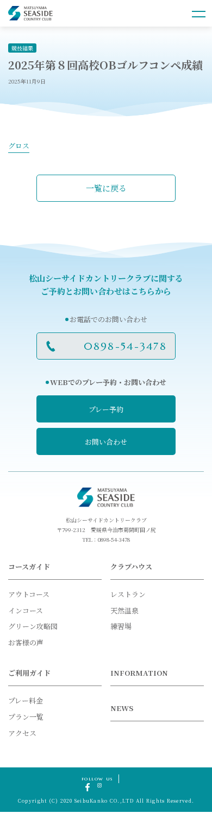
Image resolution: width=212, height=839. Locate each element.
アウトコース (28, 594)
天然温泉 (124, 610)
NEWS (121, 708)
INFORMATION (139, 673)
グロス (18, 145)
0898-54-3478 (125, 346)
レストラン (128, 594)
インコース (25, 610)
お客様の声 (25, 642)
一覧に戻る (106, 188)
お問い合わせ (106, 442)
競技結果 (22, 48)
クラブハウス (131, 566)
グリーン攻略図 (33, 626)
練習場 (121, 626)
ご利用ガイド (29, 673)
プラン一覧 (25, 717)
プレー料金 (25, 700)
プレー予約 (106, 409)
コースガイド (29, 566)
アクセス (22, 733)
